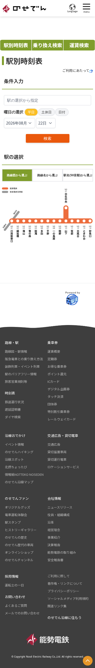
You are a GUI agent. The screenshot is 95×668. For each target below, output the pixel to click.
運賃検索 (79, 45)
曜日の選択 (13, 112)
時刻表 (10, 393)
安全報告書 (55, 560)
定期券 (52, 359)
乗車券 (53, 342)
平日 (31, 112)
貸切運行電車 (57, 459)
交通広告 (54, 444)
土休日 (46, 112)
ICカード (54, 381)
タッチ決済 (55, 396)
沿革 (51, 522)
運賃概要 (54, 351)
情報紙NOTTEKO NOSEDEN (24, 474)
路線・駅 (12, 342)
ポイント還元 (57, 374)
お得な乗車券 (57, 366)
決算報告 (54, 545)
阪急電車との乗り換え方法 (24, 359)
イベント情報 (14, 444)
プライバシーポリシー (63, 591)
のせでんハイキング (19, 452)
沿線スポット (14, 459)
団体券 (52, 404)
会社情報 (54, 498)
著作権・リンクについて (65, 583)
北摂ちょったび (16, 467)
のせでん (24, 8)
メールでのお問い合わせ (22, 613)
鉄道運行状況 (14, 402)
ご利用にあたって (75, 70)
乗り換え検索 (47, 45)
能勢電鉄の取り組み (62, 552)
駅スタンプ (13, 522)
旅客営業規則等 (16, 381)
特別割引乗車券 (59, 411)
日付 (61, 112)
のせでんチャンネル (19, 560)
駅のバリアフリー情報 (21, 374)
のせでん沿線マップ (19, 482)
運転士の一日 (14, 585)
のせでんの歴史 (16, 537)
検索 (47, 138)
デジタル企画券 (59, 389)
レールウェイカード (62, 419)
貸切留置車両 (57, 452)
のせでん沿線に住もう (65, 617)
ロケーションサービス (63, 467)
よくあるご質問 (16, 605)
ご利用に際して (59, 576)
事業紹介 (54, 537)
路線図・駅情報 (16, 351)
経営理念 (54, 529)
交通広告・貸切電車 (63, 435)
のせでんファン (17, 498)
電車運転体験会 (16, 514)
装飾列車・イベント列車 (22, 366)
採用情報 (12, 576)
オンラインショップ (19, 552)
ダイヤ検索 (13, 417)
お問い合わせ (15, 596)
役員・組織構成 (59, 514)
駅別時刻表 (16, 45)
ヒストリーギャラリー (21, 529)
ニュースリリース (60, 507)
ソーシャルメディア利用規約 (68, 598)
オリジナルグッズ (17, 507)
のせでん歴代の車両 (19, 545)
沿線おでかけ (15, 435)
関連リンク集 (57, 606)
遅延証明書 (13, 409)
